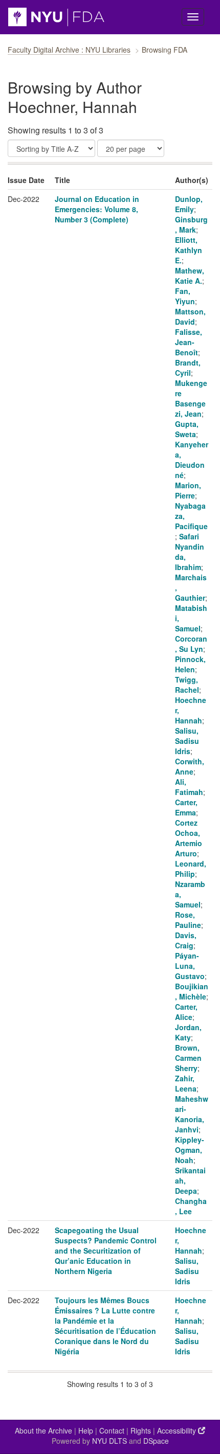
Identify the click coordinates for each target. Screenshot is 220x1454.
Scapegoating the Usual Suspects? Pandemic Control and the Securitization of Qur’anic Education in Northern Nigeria (106, 1250)
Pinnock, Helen (190, 664)
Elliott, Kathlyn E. (188, 250)
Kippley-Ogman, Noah (189, 1149)
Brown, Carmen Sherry (188, 1057)
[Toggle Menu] (193, 17)
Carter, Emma (186, 807)
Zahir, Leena (185, 1083)
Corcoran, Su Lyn (191, 643)
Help (85, 1430)
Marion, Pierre (188, 490)
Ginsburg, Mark (191, 224)
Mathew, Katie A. (189, 275)
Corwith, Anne (189, 766)
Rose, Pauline (188, 920)
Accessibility (177, 1430)
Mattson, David (190, 316)
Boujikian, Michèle (191, 991)
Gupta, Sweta (187, 429)
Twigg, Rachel (187, 684)
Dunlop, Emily (189, 204)
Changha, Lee (191, 1206)
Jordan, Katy (188, 1032)
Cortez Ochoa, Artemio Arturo (188, 837)
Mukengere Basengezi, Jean (191, 398)
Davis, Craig (185, 940)
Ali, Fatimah (189, 787)
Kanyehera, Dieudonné (191, 459)
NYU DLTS (109, 1441)
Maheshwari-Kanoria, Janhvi (191, 1114)
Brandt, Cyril (188, 367)
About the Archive (43, 1430)
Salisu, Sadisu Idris (187, 740)
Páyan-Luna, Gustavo (190, 965)
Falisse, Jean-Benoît (188, 342)
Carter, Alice (186, 1012)
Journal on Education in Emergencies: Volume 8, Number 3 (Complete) (97, 209)
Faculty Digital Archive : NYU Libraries (69, 49)
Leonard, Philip (190, 868)
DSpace (156, 1441)
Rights (140, 1430)
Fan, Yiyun (185, 296)
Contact (111, 1430)
